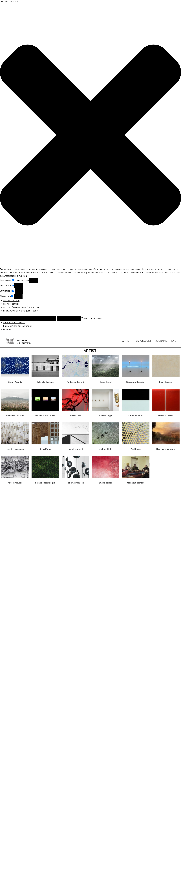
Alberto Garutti (135, 416)
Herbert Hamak (165, 416)
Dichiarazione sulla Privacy (17, 326)
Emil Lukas (136, 449)
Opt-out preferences (14, 322)
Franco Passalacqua (45, 483)
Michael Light (105, 449)
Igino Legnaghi (75, 449)
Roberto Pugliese (75, 483)
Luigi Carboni (165, 382)
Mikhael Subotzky (135, 483)
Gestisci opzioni (11, 300)
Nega (21, 318)
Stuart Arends (15, 382)
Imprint (7, 329)
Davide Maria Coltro (45, 416)
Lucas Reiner (105, 483)
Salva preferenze (69, 318)
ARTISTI (126, 340)
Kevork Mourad (15, 483)
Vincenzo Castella (15, 416)
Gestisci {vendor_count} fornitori (21, 307)
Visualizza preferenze (42, 318)
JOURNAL (161, 340)
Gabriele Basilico (45, 382)
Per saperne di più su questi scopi (20, 310)
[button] (90, 135)
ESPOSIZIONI (143, 340)
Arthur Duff (75, 416)
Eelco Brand (106, 382)
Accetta (7, 318)
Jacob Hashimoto (15, 449)
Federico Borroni (75, 382)
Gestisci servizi (11, 304)
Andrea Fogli (105, 416)
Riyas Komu (45, 449)
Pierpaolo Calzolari (135, 382)
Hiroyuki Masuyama (165, 449)
